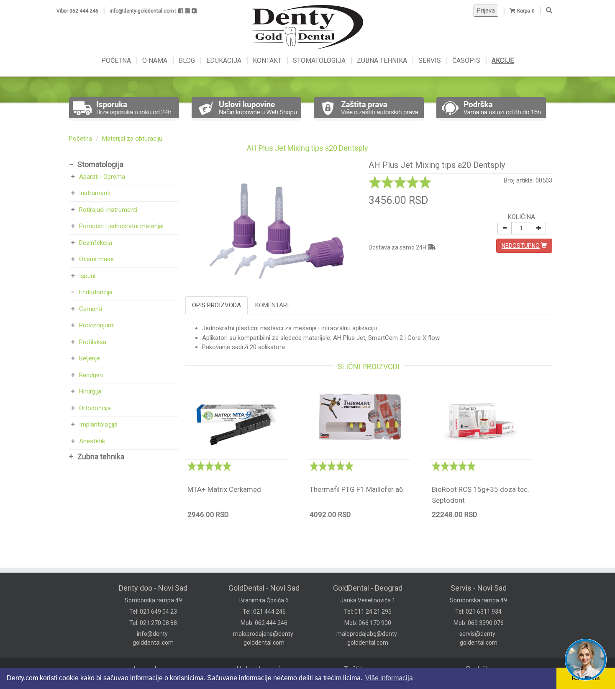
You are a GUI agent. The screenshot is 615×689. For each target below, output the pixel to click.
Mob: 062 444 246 (264, 623)
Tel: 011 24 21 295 (368, 611)
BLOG (188, 60)
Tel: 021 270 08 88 (153, 623)
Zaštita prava (364, 669)
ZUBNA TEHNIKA (382, 60)
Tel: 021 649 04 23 (153, 611)
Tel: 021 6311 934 (478, 611)
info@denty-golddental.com (153, 638)
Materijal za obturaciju (132, 138)
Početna (80, 138)
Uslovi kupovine (263, 669)
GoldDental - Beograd (367, 588)
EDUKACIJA (224, 60)
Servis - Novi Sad (479, 588)
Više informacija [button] (389, 677)
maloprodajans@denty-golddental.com (264, 638)
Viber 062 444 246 (77, 11)
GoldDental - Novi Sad (264, 588)
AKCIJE (503, 60)
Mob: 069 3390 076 (479, 623)
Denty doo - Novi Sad (153, 588)
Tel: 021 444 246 (264, 611)
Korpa (523, 11)
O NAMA (155, 60)
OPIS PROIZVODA (216, 305)
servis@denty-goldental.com (478, 638)
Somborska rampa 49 (153, 600)
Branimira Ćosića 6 (264, 600)
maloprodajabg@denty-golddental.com (367, 638)
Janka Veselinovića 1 (367, 600)
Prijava (486, 10)
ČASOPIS (467, 60)
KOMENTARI (272, 305)
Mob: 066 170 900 (367, 623)
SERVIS (430, 60)
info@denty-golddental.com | (143, 11)
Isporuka (147, 669)
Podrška (479, 669)
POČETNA (117, 60)
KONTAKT (268, 60)
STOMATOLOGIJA (319, 60)
